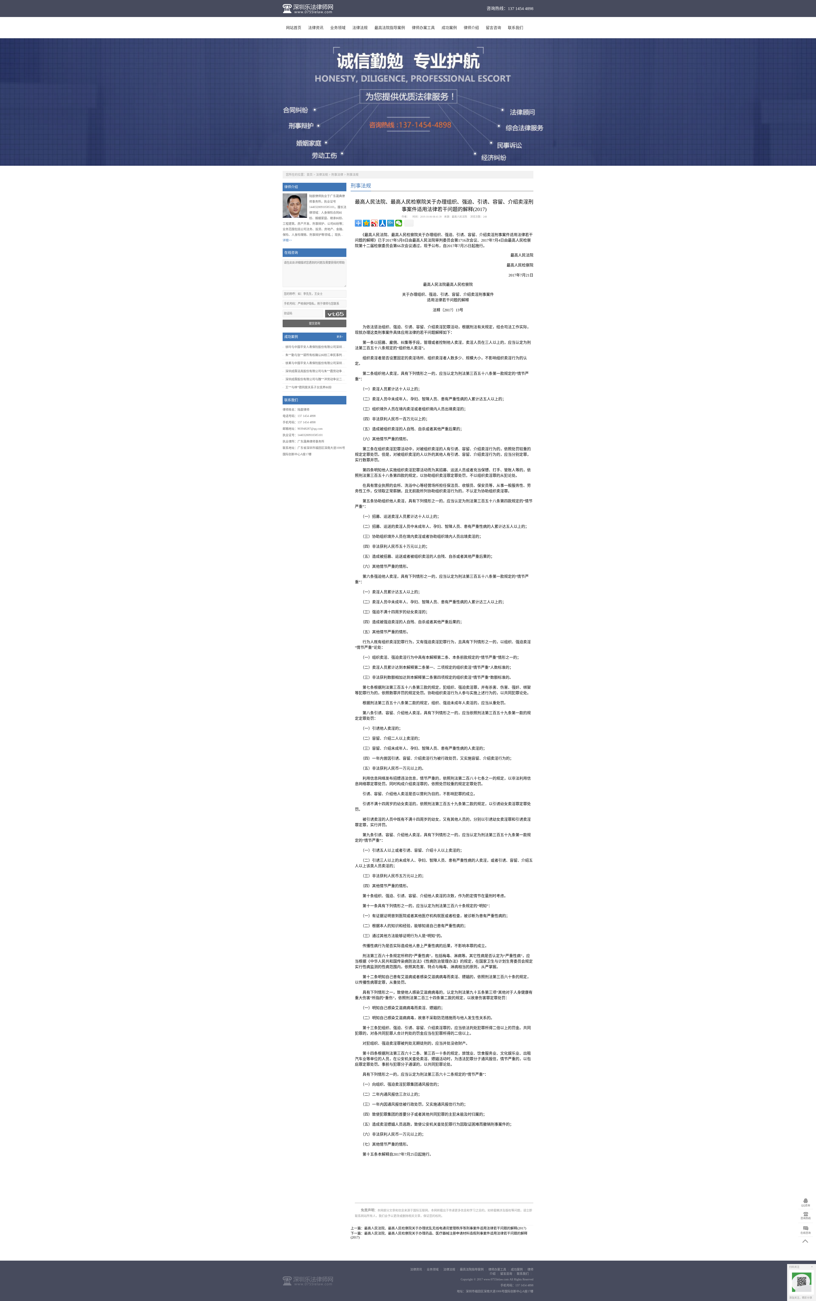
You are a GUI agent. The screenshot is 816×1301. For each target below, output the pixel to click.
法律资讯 (315, 28)
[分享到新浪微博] (374, 223)
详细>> (287, 240)
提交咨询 (314, 323)
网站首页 (293, 28)
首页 (310, 174)
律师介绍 (471, 28)
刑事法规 (352, 174)
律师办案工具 (423, 28)
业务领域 (338, 28)
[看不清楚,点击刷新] (335, 313)
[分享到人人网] (382, 223)
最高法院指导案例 (389, 28)
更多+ (340, 336)
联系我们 (515, 28)
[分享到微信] (398, 223)
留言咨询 (493, 28)
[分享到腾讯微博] (390, 223)
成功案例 (449, 28)
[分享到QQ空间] (366, 223)
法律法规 (360, 28)
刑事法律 (337, 174)
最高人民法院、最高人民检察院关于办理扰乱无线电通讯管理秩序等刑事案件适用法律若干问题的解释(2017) (445, 1228)
